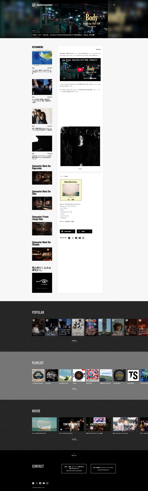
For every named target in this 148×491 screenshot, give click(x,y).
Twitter (72, 221)
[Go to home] (42, 5)
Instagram (67, 221)
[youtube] (80, 238)
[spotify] (69, 238)
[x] (72, 238)
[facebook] (76, 238)
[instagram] (83, 238)
